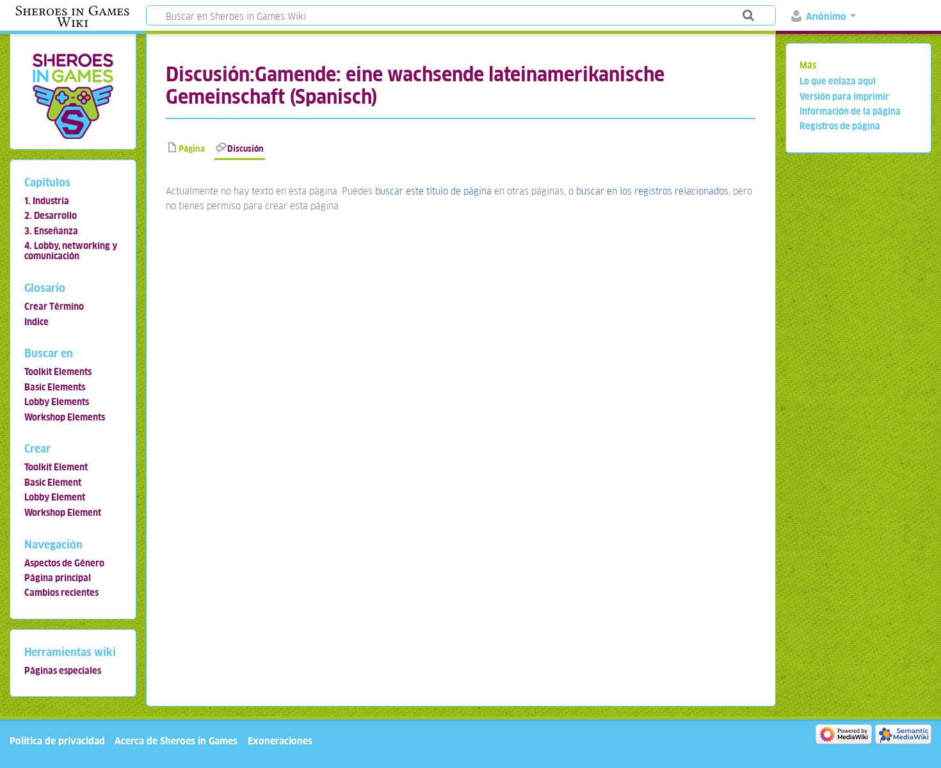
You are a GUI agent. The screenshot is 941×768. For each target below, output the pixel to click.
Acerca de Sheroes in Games (176, 741)
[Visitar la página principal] (72, 95)
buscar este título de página (433, 191)
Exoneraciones (280, 741)
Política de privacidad (57, 741)
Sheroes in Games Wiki (72, 16)
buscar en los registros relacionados (652, 191)
